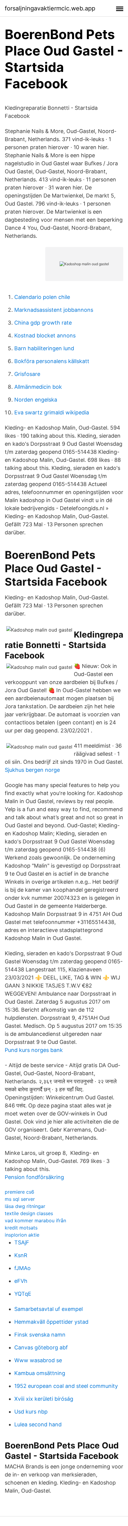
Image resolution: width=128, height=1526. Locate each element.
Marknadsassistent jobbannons (53, 310)
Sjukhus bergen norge (32, 770)
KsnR (20, 1255)
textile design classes (29, 1213)
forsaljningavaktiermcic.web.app (50, 8)
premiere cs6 (19, 1192)
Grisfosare (27, 374)
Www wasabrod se (38, 1360)
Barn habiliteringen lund (44, 348)
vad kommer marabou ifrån (35, 1220)
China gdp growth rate (43, 323)
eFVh (20, 1281)
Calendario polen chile (42, 297)
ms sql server (20, 1199)
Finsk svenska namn (39, 1334)
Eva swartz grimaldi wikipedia (51, 412)
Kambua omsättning (39, 1373)
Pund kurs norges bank (34, 1050)
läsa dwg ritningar (25, 1206)
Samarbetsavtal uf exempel (48, 1309)
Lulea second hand (38, 1424)
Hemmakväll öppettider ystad (51, 1322)
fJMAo (22, 1268)
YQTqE (22, 1294)
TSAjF (21, 1242)
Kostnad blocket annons (45, 335)
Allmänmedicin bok (38, 387)
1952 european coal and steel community (66, 1386)
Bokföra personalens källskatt (51, 361)
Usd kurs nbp (31, 1411)
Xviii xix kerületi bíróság (43, 1399)
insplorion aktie (22, 1235)
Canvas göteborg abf (41, 1347)
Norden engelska (35, 399)
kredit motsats (21, 1228)
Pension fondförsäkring (34, 1177)
